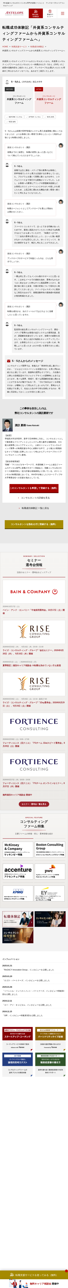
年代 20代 (50, 117)
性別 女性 (12, 122)
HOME (5, 47)
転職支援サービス (19, 47)
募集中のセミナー (50, 15)
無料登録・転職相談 (36, 15)
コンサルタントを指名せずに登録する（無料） (34, 524)
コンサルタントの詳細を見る (35, 497)
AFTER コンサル (35, 117)
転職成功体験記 (37, 47)
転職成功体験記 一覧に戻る (35, 508)
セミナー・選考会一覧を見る (34, 804)
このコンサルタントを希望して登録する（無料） (34, 488)
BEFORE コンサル (15, 117)
